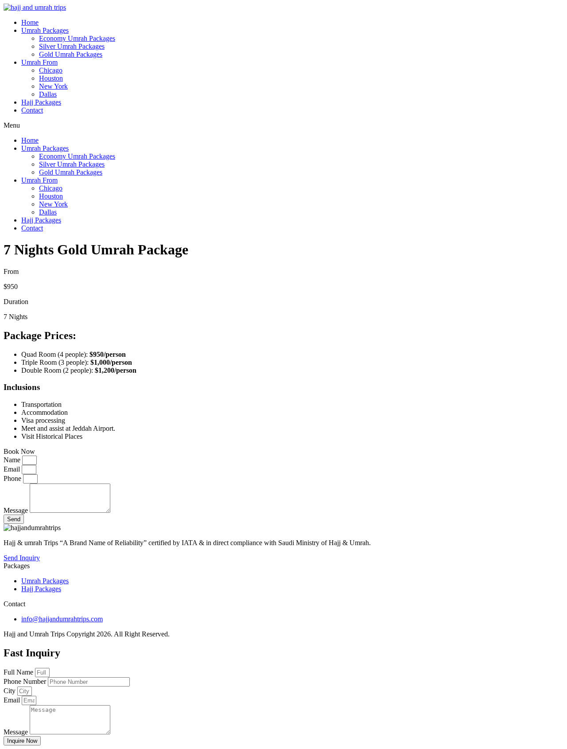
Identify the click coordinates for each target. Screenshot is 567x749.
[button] (283, 125)
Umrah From (39, 62)
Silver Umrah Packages (72, 46)
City (10, 690)
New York (53, 86)
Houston (51, 78)
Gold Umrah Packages (70, 54)
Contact (32, 110)
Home (30, 22)
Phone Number (26, 681)
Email (13, 469)
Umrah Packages (45, 30)
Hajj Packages (41, 102)
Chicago (50, 70)
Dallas (48, 94)
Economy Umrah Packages (77, 38)
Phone (13, 478)
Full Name (19, 672)
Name (13, 460)
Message (17, 510)
